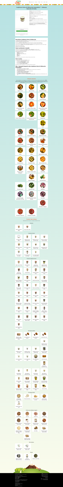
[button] (47, 2)
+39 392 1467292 (46, 479)
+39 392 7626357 (46, 476)
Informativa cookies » (17, 484)
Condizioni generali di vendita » (19, 483)
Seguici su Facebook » (45, 473)
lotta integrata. (40, 82)
